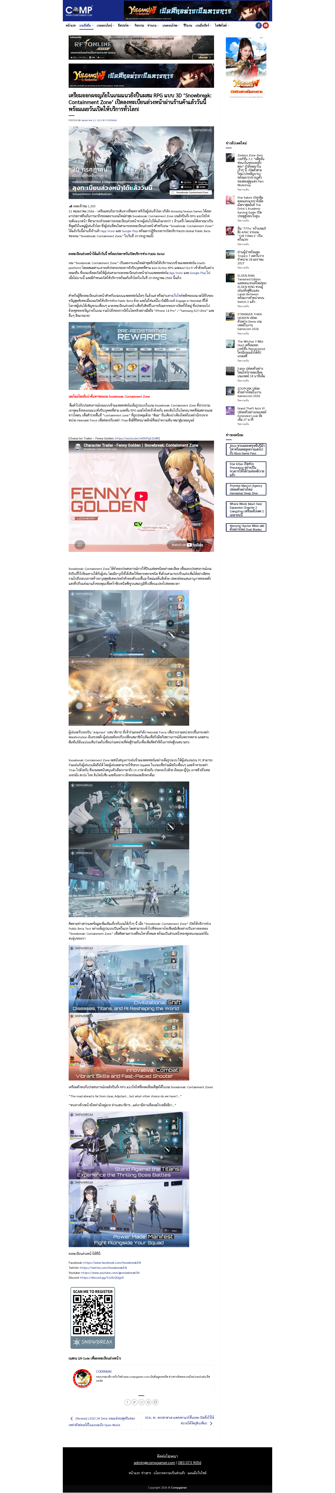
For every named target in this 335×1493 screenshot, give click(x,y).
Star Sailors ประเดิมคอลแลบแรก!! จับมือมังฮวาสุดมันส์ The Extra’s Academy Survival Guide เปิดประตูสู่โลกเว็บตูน (250, 207)
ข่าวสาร (146, 1473)
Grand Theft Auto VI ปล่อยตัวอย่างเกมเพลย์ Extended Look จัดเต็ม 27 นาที (251, 413)
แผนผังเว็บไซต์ (196, 1473)
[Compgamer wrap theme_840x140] (141, 47)
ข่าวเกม (152, 25)
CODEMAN (111, 120)
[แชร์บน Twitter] (134, 1402)
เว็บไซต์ (178, 296)
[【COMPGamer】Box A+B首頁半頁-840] (141, 75)
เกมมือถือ (85, 25)
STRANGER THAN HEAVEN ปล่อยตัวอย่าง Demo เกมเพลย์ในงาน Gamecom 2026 (249, 321)
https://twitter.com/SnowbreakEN (103, 1268)
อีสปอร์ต (123, 25)
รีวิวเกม (188, 25)
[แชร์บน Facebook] (127, 1402)
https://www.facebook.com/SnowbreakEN (112, 1262)
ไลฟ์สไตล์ (221, 25)
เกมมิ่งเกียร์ (202, 25)
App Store (108, 231)
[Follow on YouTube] (265, 25)
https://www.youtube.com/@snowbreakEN (110, 1273)
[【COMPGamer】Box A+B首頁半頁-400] (246, 67)
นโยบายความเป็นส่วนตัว (169, 1473)
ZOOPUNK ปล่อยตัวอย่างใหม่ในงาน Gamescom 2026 (249, 392)
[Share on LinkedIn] (155, 1402)
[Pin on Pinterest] (148, 1402)
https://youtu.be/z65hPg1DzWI (137, 438)
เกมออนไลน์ (104, 25)
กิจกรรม (139, 25)
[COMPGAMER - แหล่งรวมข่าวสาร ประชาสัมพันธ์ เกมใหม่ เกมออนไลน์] (79, 10)
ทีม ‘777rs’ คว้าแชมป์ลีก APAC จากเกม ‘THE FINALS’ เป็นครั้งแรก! (251, 234)
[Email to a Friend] (141, 1402)
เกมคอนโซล (170, 25)
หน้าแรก (71, 25)
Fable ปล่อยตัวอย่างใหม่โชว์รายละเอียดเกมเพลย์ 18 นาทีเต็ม (251, 372)
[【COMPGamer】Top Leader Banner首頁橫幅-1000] (196, 10)
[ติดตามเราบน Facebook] (259, 25)
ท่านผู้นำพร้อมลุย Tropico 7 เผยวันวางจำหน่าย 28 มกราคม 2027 (250, 257)
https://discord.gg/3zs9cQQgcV (102, 1277)
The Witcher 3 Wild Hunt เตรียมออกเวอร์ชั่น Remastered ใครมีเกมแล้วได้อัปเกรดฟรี (251, 348)
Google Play (130, 231)
